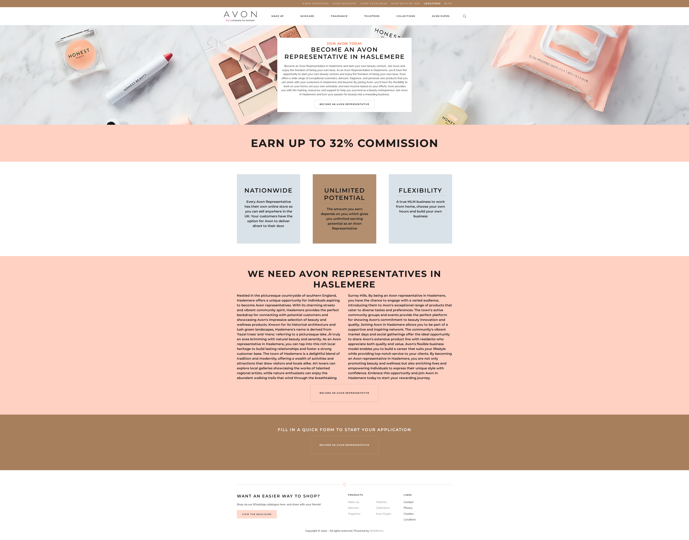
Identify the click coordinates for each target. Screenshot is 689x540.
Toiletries (381, 502)
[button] (464, 16)
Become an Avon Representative (344, 104)
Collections (405, 16)
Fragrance (354, 513)
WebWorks (376, 530)
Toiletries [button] (372, 16)
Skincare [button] (307, 16)
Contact (408, 502)
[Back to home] (240, 16)
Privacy (408, 507)
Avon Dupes (441, 16)
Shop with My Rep (405, 3)
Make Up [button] (277, 16)
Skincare (353, 507)
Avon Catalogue (374, 3)
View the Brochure (257, 514)
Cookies (409, 513)
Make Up (353, 502)
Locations (432, 3)
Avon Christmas (316, 3)
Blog (448, 3)
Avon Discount (344, 3)
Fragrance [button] (339, 16)
